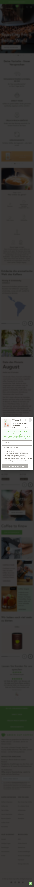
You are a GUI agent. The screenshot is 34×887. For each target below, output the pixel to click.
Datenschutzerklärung (19, 452)
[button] (30, 883)
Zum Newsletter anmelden (15, 466)
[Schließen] (30, 420)
